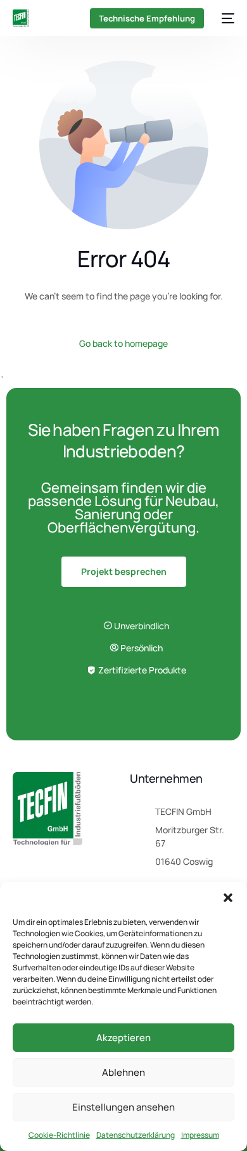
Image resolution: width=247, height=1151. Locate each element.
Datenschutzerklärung (135, 1135)
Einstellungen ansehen (123, 1107)
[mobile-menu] (225, 18)
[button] (228, 897)
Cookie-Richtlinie (59, 1135)
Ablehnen (123, 1072)
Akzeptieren (123, 1037)
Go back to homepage (123, 343)
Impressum (200, 1135)
